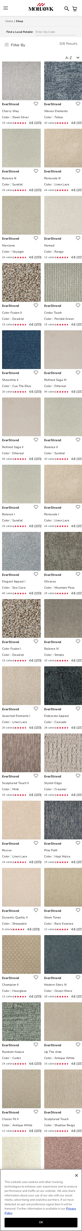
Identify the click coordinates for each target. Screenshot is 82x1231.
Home (9, 21)
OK (41, 1222)
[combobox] (73, 57)
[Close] (77, 1175)
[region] (41, 1200)
